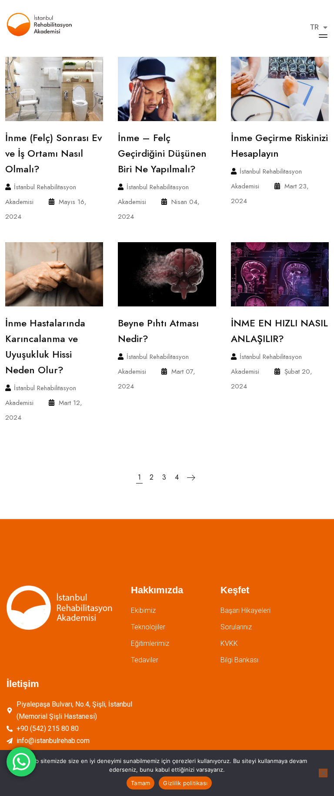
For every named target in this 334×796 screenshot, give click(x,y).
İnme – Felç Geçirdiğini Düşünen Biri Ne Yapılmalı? (162, 153)
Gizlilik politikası (185, 783)
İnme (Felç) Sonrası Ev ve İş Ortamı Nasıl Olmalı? (53, 153)
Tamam (140, 783)
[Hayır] (323, 773)
